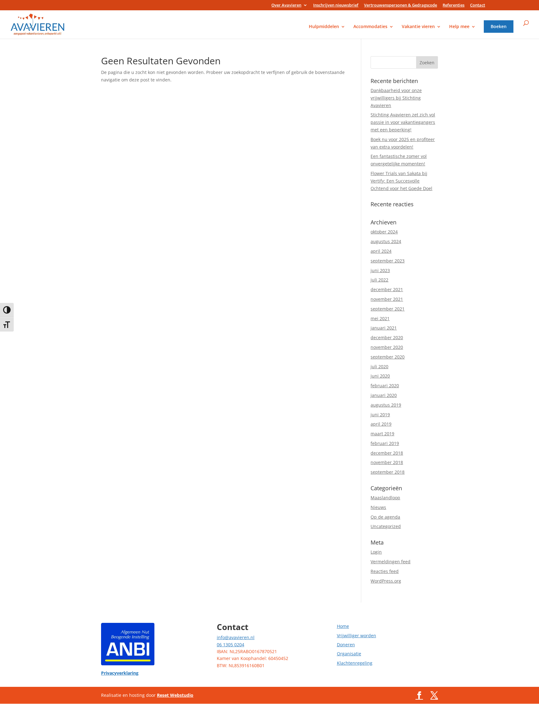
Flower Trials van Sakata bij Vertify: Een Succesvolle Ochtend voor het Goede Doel (401, 180)
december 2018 (387, 453)
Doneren (346, 645)
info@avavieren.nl (236, 637)
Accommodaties (370, 26)
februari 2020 (385, 386)
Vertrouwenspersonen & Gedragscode (400, 5)
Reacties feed (385, 571)
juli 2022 (379, 280)
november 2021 (387, 299)
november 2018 (387, 462)
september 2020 (388, 357)
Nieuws (378, 507)
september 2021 (388, 309)
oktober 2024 (384, 232)
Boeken (499, 26)
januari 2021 (384, 328)
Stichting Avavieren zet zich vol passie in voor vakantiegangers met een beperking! (403, 122)
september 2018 (388, 472)
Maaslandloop (385, 498)
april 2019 (381, 424)
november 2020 (387, 347)
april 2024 (381, 251)
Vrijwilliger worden (356, 635)
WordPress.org (386, 581)
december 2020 (387, 337)
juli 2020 (379, 366)
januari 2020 (384, 395)
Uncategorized (386, 526)
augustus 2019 (386, 405)
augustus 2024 (386, 241)
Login (376, 552)
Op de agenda (385, 517)
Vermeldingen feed (390, 562)
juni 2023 (380, 270)
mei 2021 (380, 318)
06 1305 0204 (230, 645)
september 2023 (388, 261)
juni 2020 (380, 376)
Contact (477, 5)
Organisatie (349, 654)
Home (343, 626)
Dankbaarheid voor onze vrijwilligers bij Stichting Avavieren (396, 97)
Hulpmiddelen (324, 26)
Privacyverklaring (119, 673)
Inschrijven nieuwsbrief (335, 5)
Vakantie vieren (418, 26)
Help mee (459, 26)
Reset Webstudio (175, 695)
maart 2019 (382, 434)
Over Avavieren (286, 5)
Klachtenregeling (354, 663)
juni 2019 (380, 415)
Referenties (453, 5)
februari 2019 (385, 443)
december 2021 (387, 289)
